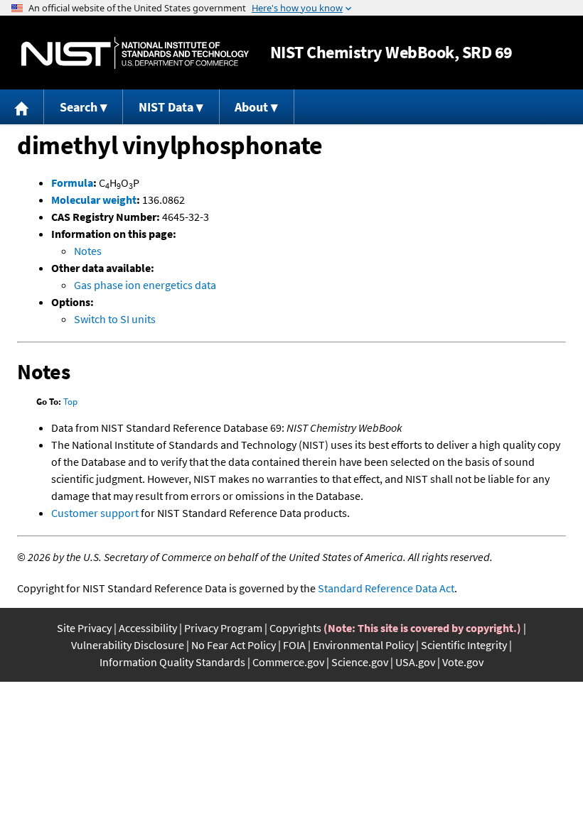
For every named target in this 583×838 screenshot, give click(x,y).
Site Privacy (84, 628)
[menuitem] (22, 106)
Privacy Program (223, 628)
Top (70, 402)
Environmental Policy (363, 645)
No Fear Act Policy (233, 645)
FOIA (294, 645)
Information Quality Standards (172, 662)
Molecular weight (94, 199)
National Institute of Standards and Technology (135, 53)
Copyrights (295, 628)
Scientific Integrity (464, 645)
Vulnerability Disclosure (127, 645)
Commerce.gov (288, 662)
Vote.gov (462, 662)
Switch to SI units (115, 319)
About (251, 107)
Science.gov (359, 662)
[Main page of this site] (22, 106)
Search (78, 107)
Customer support (95, 513)
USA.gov (415, 662)
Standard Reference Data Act (386, 588)
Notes (88, 251)
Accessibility (148, 628)
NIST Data (166, 107)
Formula (72, 182)
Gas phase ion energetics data (145, 285)
